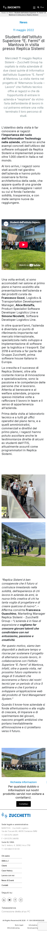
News (11, 13)
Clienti (4, 866)
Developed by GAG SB (36, 928)
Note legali (19, 925)
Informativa (33, 925)
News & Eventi (8, 880)
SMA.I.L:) (5, 861)
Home (3, 13)
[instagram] (20, 899)
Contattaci (23, 804)
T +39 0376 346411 (10, 835)
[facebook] (15, 899)
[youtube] (9, 899)
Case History (7, 870)
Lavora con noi (8, 875)
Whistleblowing (13, 928)
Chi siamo (6, 856)
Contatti (5, 885)
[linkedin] (4, 899)
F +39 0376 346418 (10, 838)
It (7, 13)
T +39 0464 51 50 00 (11, 849)
